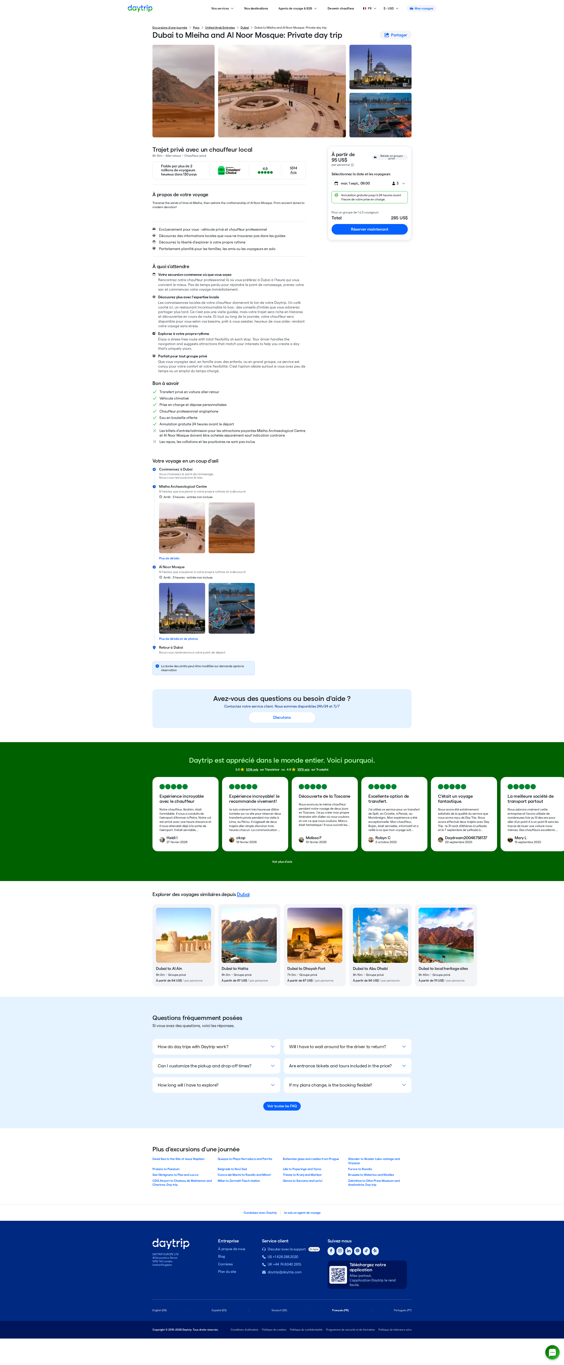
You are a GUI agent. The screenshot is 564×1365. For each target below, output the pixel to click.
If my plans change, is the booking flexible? (330, 1085)
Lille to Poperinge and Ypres (302, 1169)
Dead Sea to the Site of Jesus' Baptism (178, 1159)
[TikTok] (366, 1251)
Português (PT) (403, 1310)
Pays (196, 27)
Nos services (220, 8)
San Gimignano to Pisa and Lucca (175, 1174)
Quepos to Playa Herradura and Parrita (245, 1159)
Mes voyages (424, 8)
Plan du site (227, 1272)
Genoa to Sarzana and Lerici (302, 1180)
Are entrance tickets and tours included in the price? (340, 1065)
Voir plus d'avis (282, 861)
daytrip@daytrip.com (285, 1272)
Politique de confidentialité (306, 1329)
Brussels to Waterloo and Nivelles (371, 1174)
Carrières (225, 1264)
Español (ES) (219, 1310)
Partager (399, 35)
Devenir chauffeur (341, 8)
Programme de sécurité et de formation (350, 1329)
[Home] (140, 8)
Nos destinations (256, 8)
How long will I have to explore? (188, 1085)
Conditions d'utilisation (244, 1329)
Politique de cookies (274, 1329)
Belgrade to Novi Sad (232, 1169)
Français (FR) (340, 1310)
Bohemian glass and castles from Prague (311, 1159)
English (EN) (159, 1310)
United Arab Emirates (220, 27)
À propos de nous (231, 1249)
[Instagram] (339, 1251)
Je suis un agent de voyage (302, 1212)
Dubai (245, 27)
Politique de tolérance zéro (395, 1329)
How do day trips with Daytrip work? (193, 1046)
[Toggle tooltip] (352, 164)
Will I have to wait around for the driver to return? (337, 1046)
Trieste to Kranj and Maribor (302, 1174)
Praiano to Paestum (166, 1169)
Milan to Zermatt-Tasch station (239, 1180)
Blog (221, 1256)
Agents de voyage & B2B (295, 8)
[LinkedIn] (348, 1251)
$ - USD (389, 8)
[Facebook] (331, 1251)
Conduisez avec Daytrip (260, 1212)
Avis (293, 172)
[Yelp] (375, 1251)
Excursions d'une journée (169, 27)
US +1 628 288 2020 (283, 1257)
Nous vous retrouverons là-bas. (181, 477)
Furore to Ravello (360, 1169)
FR (370, 8)
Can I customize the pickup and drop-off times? (204, 1065)
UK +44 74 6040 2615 (284, 1264)
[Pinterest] (357, 1251)
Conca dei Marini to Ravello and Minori (244, 1174)
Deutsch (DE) (279, 1310)
